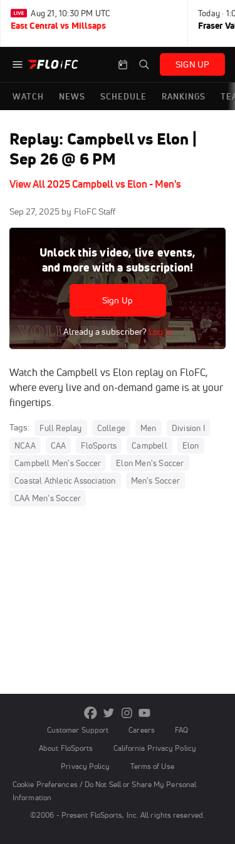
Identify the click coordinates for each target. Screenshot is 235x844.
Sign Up (117, 300)
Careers (141, 730)
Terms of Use (152, 766)
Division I (188, 428)
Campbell (149, 445)
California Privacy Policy (154, 748)
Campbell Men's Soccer (57, 463)
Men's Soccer (155, 480)
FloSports (99, 445)
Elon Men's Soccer (150, 463)
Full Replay (60, 428)
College (111, 428)
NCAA (25, 445)
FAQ (181, 730)
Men (148, 428)
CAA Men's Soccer (47, 498)
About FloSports (66, 748)
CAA (58, 445)
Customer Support (78, 730)
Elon (190, 445)
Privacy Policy (85, 766)
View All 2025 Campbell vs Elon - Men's (95, 184)
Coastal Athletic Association (65, 480)
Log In (159, 331)
